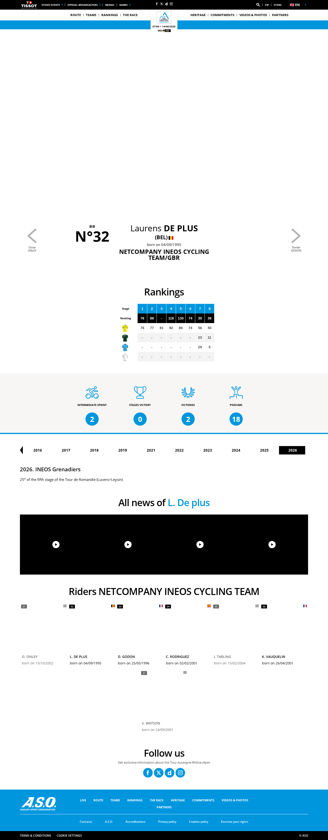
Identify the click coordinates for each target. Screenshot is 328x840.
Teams (115, 800)
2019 (122, 450)
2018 (94, 450)
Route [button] (75, 15)
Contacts (86, 822)
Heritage (178, 800)
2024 (236, 450)
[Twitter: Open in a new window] (161, 3)
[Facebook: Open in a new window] (156, 3)
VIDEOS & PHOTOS (253, 15)
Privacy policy (167, 822)
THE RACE (157, 800)
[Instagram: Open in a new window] (171, 3)
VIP (267, 4)
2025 (264, 450)
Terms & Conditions (35, 836)
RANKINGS (109, 15)
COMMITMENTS (222, 15)
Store (278, 4)
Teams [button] (91, 15)
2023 (207, 450)
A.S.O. (109, 822)
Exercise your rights (234, 822)
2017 (66, 450)
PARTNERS (280, 15)
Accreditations (136, 822)
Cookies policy (198, 822)
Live (83, 800)
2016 (37, 450)
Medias (109, 4)
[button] (258, 5)
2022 (179, 450)
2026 (292, 450)
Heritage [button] (198, 15)
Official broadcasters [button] (82, 4)
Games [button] (123, 4)
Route (98, 800)
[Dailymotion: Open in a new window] (166, 3)
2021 (151, 450)
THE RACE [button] (130, 15)
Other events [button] (51, 4)
